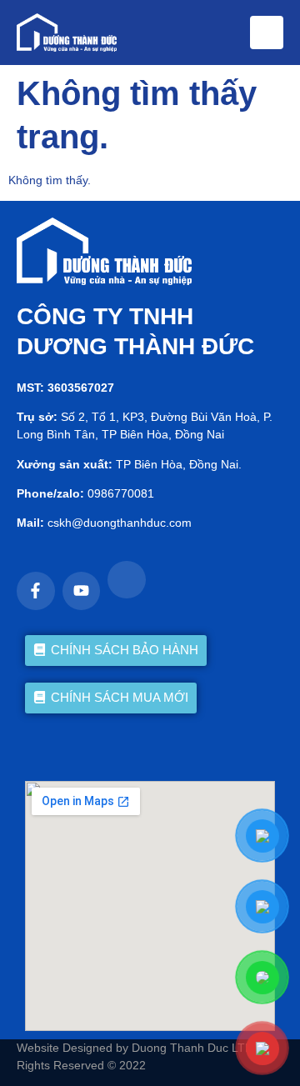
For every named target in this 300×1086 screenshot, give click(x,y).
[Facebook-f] (36, 591)
